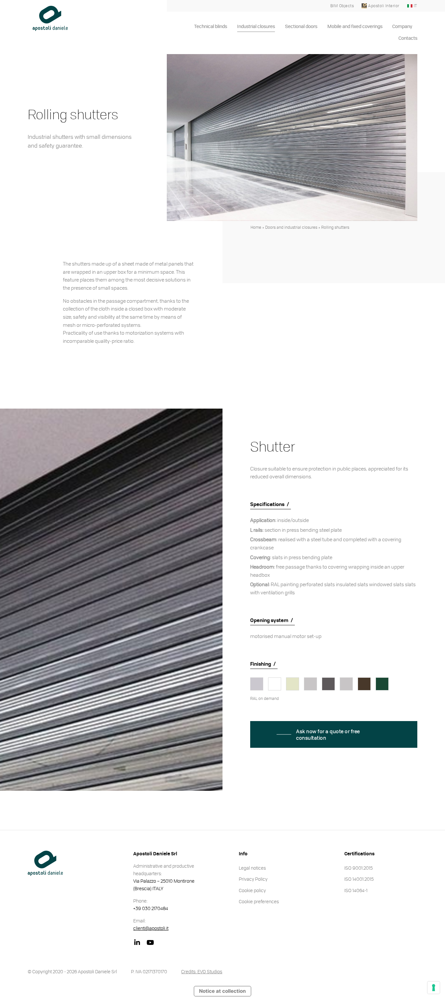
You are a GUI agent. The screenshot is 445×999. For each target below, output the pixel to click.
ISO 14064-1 (355, 890)
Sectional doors (301, 26)
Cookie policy (252, 890)
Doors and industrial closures (291, 227)
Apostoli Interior (383, 5)
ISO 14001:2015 (359, 879)
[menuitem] (210, 27)
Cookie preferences (259, 901)
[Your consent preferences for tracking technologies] (433, 987)
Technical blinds (210, 26)
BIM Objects (342, 5)
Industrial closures (256, 26)
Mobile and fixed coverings (354, 26)
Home (256, 227)
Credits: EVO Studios (201, 971)
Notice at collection (222, 991)
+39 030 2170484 (150, 908)
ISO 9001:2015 (358, 867)
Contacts (407, 38)
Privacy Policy (253, 879)
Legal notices (252, 867)
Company (402, 26)
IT (415, 5)
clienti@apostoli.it (150, 928)
